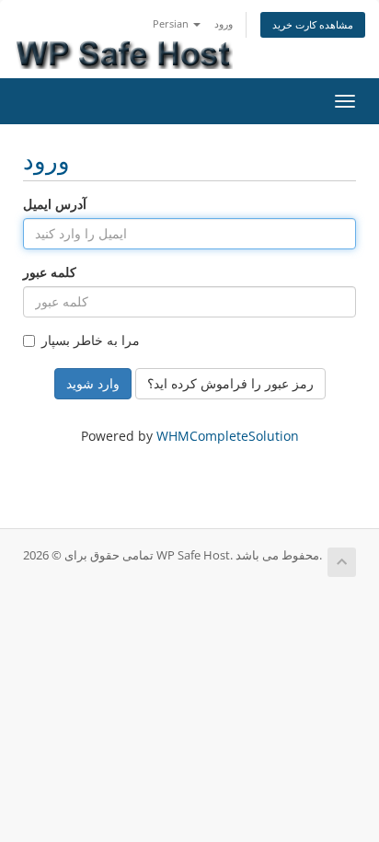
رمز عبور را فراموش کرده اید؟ (230, 383)
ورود (223, 23)
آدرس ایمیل (54, 204)
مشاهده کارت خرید (312, 24)
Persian (172, 23)
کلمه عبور (49, 272)
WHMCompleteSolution (227, 435)
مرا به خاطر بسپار (90, 340)
